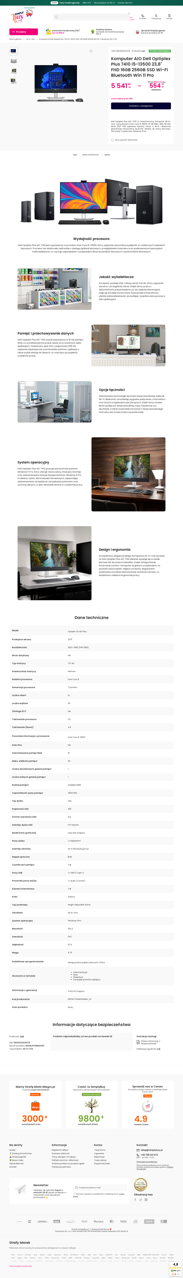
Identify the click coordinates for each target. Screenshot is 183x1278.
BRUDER (171, 1258)
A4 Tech (28, 1255)
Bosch (141, 1258)
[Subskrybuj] (123, 1187)
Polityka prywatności (61, 1167)
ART (26, 1258)
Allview (123, 1255)
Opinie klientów (16, 1163)
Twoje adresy (100, 1160)
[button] (169, 17)
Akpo (101, 1255)
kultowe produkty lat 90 (153, 31)
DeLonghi (154, 1261)
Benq (117, 1258)
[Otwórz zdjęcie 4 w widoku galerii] (13, 81)
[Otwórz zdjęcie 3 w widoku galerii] (13, 71)
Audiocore (55, 1258)
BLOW (134, 1258)
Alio (116, 1255)
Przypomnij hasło (102, 1163)
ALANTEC (109, 1255)
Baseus (87, 1258)
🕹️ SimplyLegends (17, 1156)
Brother (162, 1258)
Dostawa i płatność (61, 1153)
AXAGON (78, 1258)
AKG (95, 1255)
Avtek (64, 1258)
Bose (148, 1258)
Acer (35, 1255)
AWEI (70, 1258)
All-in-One (30, 39)
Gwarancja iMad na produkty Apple (68, 1163)
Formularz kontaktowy (147, 1162)
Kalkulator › (157, 89)
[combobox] (91, 17)
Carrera (30, 1261)
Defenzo (140, 1261)
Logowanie (99, 1153)
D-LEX (117, 1261)
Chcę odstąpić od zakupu (64, 1156)
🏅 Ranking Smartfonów (20, 1153)
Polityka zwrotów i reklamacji (65, 1160)
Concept (59, 1261)
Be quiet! (96, 1258)
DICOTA (163, 1261)
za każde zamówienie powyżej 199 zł (110, 31)
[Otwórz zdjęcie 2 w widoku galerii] (13, 61)
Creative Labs (92, 1261)
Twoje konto (100, 1150)
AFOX (66, 1255)
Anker (171, 1255)
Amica (164, 1255)
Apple (20, 1258)
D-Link (124, 1261)
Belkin (110, 1258)
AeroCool (57, 1255)
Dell (143, 51)
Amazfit (131, 1255)
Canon (21, 1261)
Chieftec (39, 1261)
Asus (40, 1258)
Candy (13, 1261)
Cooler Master (70, 1261)
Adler (49, 1255)
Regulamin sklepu (60, 1150)
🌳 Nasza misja (16, 1160)
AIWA (83, 1255)
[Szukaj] (55, 17)
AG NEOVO (74, 1255)
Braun (155, 1258)
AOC (13, 1258)
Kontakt (13, 1167)
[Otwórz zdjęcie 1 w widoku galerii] (13, 51)
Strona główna (15, 39)
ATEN (47, 1258)
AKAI (89, 1255)
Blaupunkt (125, 1258)
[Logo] (17, 17)
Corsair (81, 1261)
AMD (138, 1255)
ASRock (33, 1258)
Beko (103, 1258)
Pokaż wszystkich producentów (20, 1266)
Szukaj (12, 1150)
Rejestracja (99, 1156)
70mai (19, 1255)
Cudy (110, 1261)
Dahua (131, 1261)
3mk (13, 1255)
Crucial (102, 1261)
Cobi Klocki (49, 1261)
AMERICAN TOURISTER (151, 1255)
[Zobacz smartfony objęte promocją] (118, 3)
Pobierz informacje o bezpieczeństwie (150, 1042)
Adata (42, 1255)
